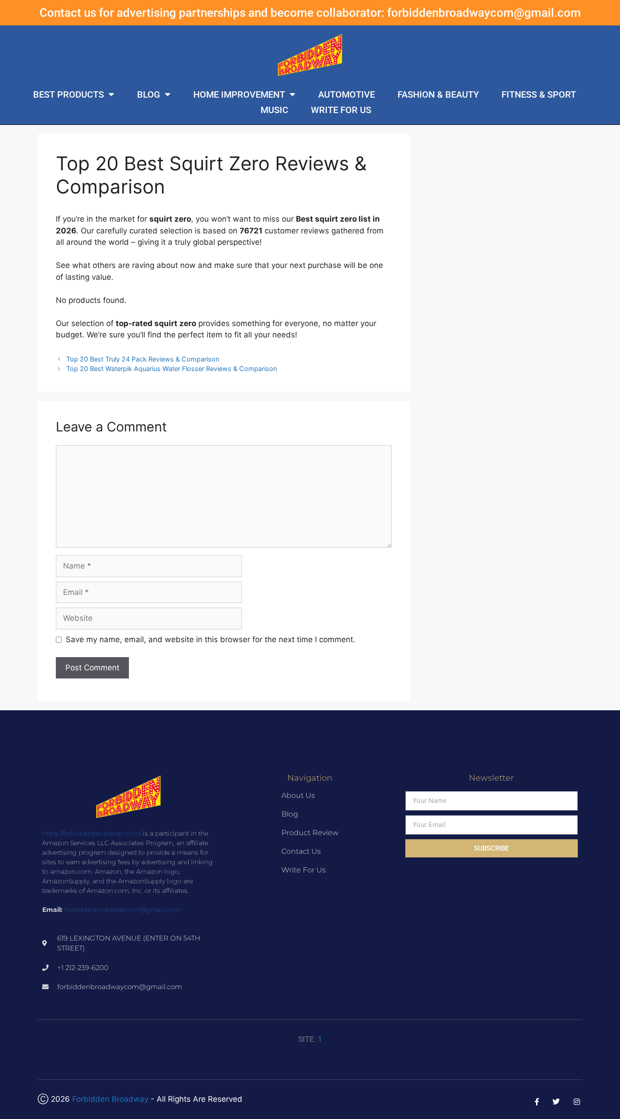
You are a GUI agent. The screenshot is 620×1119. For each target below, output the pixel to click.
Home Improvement (239, 94)
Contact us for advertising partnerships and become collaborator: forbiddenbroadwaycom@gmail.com (310, 13)
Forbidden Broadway (110, 1099)
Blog (148, 94)
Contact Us (301, 851)
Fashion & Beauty (438, 94)
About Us (298, 795)
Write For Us (341, 109)
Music (274, 109)
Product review (310, 832)
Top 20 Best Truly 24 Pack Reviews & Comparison (142, 359)
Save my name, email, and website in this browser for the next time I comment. (210, 639)
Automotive (346, 94)
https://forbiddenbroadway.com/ (91, 833)
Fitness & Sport (539, 94)
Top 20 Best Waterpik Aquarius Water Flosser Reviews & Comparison (171, 368)
